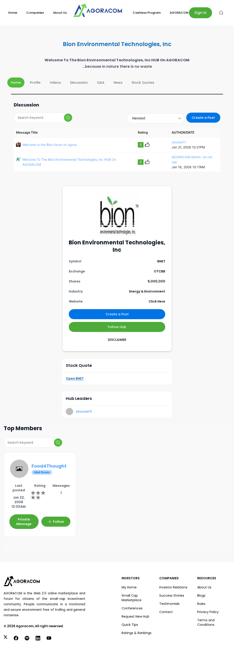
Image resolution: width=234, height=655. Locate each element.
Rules (201, 603)
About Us (60, 12)
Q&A (100, 82)
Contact (166, 612)
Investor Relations (173, 587)
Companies (35, 12)
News (118, 82)
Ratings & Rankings (137, 633)
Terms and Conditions (206, 622)
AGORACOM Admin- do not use (192, 159)
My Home (129, 587)
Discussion (79, 82)
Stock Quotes (143, 82)
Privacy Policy (208, 612)
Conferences (132, 608)
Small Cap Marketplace (131, 597)
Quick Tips (130, 624)
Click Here (157, 301)
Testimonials (169, 603)
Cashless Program (147, 12)
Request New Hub (135, 616)
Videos (55, 82)
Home (12, 12)
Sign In (200, 12)
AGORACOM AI (181, 12)
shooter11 (179, 142)
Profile (35, 82)
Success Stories (171, 595)
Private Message (24, 521)
